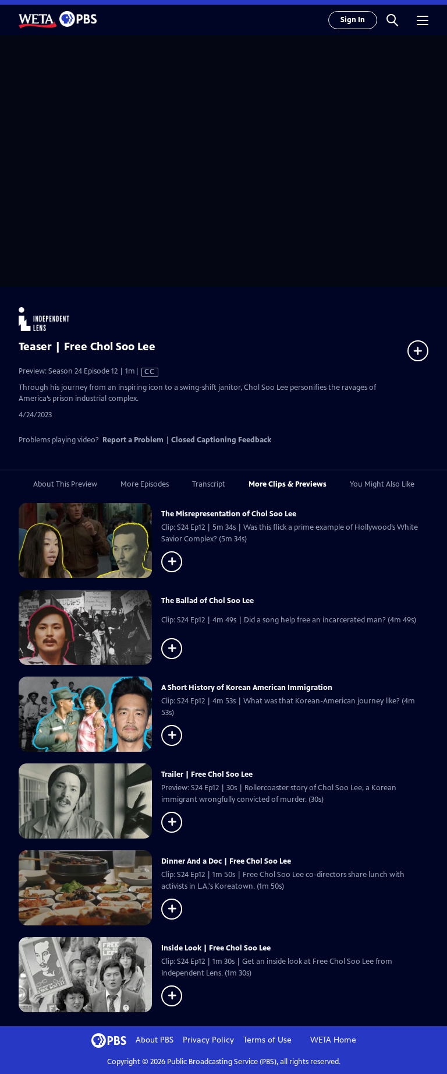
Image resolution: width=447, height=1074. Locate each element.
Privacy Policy (208, 1040)
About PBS (154, 1040)
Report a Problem (133, 440)
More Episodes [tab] (144, 484)
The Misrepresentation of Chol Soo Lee (228, 514)
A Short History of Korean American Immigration (246, 687)
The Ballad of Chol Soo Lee (207, 600)
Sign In (352, 19)
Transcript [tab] (208, 484)
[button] (392, 20)
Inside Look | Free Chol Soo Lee (216, 948)
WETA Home (333, 1040)
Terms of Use (267, 1040)
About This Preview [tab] (65, 484)
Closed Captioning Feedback (221, 440)
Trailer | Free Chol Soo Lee (207, 774)
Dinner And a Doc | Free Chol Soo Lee (226, 861)
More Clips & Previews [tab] (288, 484)
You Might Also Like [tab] (382, 484)
